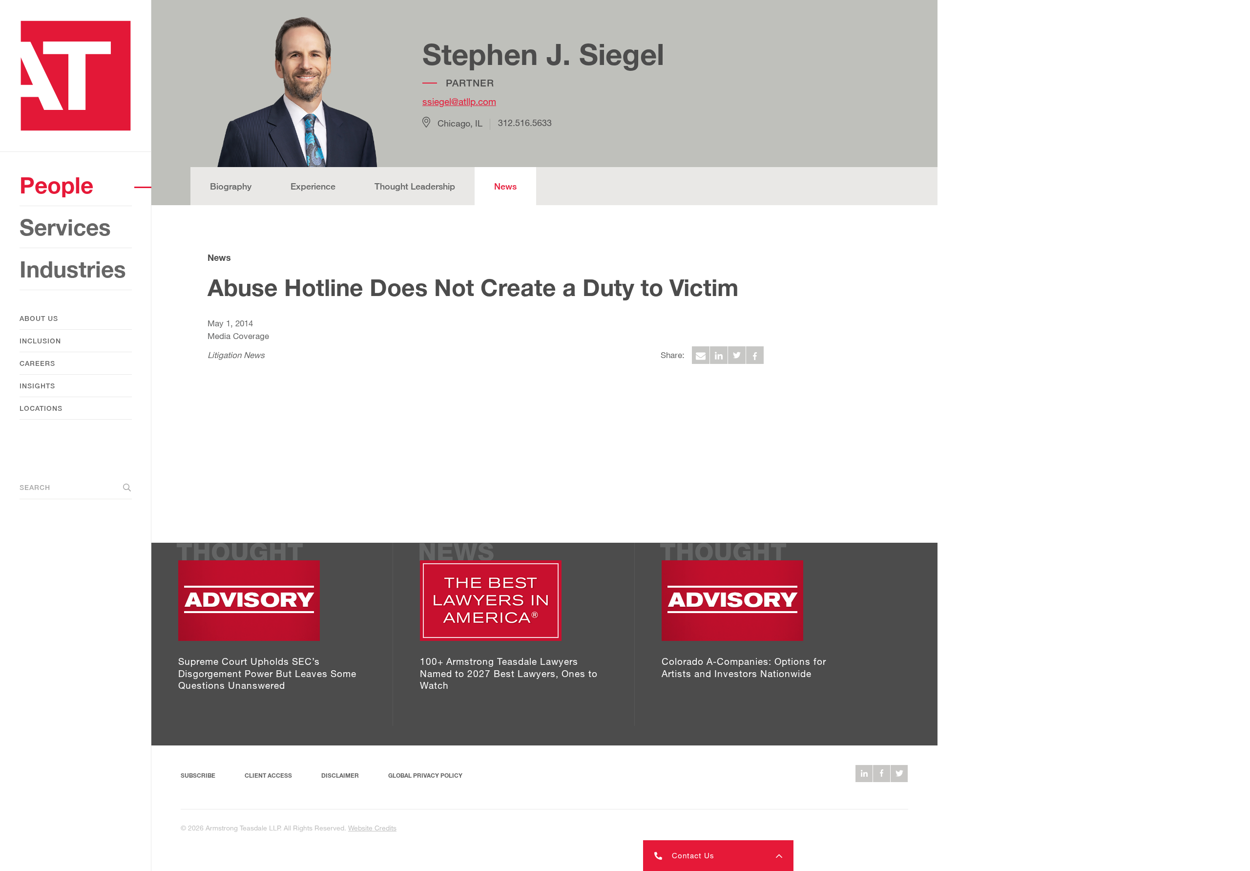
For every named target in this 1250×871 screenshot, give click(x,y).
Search (35, 487)
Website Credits (372, 828)
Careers (37, 363)
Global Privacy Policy (425, 775)
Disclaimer (340, 775)
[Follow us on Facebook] (881, 773)
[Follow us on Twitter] (899, 773)
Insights (37, 386)
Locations (41, 408)
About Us (39, 318)
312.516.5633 (525, 123)
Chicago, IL (460, 123)
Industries (73, 268)
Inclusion (40, 341)
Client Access (268, 775)
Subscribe (198, 775)
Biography (230, 186)
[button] (718, 855)
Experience (313, 186)
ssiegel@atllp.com (459, 101)
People (56, 184)
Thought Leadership (415, 186)
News (505, 186)
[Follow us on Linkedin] (864, 773)
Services (65, 226)
